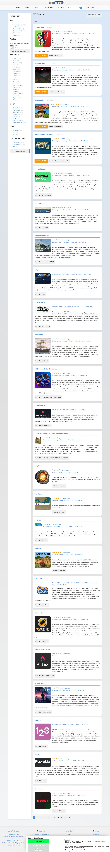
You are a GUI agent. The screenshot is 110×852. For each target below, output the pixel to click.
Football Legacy (40, 169)
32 (69, 817)
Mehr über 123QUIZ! (41, 746)
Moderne (15, 73)
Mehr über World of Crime (56, 92)
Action (15, 118)
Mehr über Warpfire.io (59, 486)
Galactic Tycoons (41, 684)
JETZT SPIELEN (41, 55)
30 (61, 817)
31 (65, 817)
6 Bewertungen (65, 339)
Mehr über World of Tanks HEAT (44, 262)
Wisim (15, 69)
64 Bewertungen (64, 104)
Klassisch (16, 130)
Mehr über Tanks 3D (59, 570)
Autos (15, 81)
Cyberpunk (16, 98)
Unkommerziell (17, 144)
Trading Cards (17, 120)
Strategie (15, 108)
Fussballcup (39, 27)
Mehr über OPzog (40, 294)
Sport (14, 77)
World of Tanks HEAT (42, 236)
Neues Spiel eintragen (94, 14)
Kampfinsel (39, 203)
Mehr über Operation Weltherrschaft (59, 161)
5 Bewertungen (65, 688)
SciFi (14, 61)
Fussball (15, 75)
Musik (15, 89)
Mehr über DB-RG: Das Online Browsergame (48, 397)
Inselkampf (39, 334)
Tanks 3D (38, 548)
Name (68, 834)
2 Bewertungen (65, 240)
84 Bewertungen (66, 207)
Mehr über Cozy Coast (41, 605)
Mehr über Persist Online (42, 326)
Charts (36, 7)
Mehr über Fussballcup (55, 55)
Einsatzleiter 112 (41, 405)
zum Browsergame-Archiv (19, 51)
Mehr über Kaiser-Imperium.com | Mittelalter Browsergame (52, 457)
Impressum (96, 834)
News (27, 7)
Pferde (15, 91)
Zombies (15, 87)
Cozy (14, 83)
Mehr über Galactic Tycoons (43, 712)
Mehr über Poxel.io (40, 780)
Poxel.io (38, 754)
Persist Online (40, 302)
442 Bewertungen (66, 173)
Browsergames (48, 7)
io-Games (16, 27)
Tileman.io (38, 789)
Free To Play (16, 142)
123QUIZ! (38, 720)
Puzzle (15, 116)
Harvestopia (39, 100)
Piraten (15, 79)
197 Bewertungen (66, 139)
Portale (15, 35)
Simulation (16, 112)
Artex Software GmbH (42, 649)
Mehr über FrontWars (59, 512)
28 (54, 817)
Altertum (15, 71)
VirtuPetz (38, 520)
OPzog (37, 270)
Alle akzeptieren (38, 841)
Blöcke (15, 100)
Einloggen (90, 7)
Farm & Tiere (17, 85)
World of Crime (40, 63)
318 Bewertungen (66, 68)
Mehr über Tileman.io (59, 811)
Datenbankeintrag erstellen (41, 834)
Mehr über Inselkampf (41, 361)
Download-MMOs (18, 31)
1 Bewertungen (65, 373)
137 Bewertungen (66, 31)
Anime (15, 67)
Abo (14, 146)
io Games (61, 7)
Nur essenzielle (38, 845)
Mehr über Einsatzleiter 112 (43, 425)
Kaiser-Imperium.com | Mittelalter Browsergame (52, 433)
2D (14, 132)
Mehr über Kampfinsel (41, 227)
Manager (15, 114)
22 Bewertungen (57, 524)
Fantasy (15, 58)
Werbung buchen (20, 151)
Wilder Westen (17, 93)
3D (14, 134)
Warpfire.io (38, 466)
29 (58, 817)
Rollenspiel (16, 110)
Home (18, 7)
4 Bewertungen (65, 653)
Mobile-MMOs (17, 29)
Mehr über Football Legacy (43, 195)
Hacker (15, 96)
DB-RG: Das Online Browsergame (47, 369)
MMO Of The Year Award (14, 841)
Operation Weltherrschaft (44, 134)
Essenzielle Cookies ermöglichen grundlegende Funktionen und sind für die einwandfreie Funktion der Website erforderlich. (85, 841)
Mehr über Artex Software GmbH (44, 675)
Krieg (14, 65)
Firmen (15, 33)
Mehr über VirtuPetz (41, 540)
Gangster (15, 63)
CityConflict (39, 613)
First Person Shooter (19, 122)
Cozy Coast (39, 578)
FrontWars (38, 494)
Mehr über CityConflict (41, 641)
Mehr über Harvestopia (55, 126)
